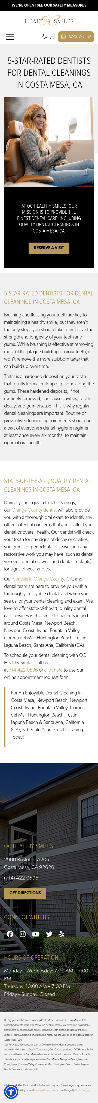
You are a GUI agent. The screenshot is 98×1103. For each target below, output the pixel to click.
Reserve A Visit (49, 248)
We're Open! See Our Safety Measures (49, 6)
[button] (11, 1092)
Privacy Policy (51, 1090)
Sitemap (38, 1090)
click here (53, 670)
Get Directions (25, 893)
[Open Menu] (10, 36)
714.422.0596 (23, 670)
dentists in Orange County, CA (43, 579)
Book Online (80, 37)
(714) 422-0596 (21, 878)
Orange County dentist (34, 510)
